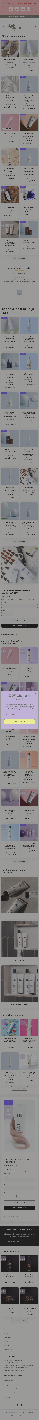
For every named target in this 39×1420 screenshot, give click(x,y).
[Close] (36, 693)
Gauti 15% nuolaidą (19, 721)
